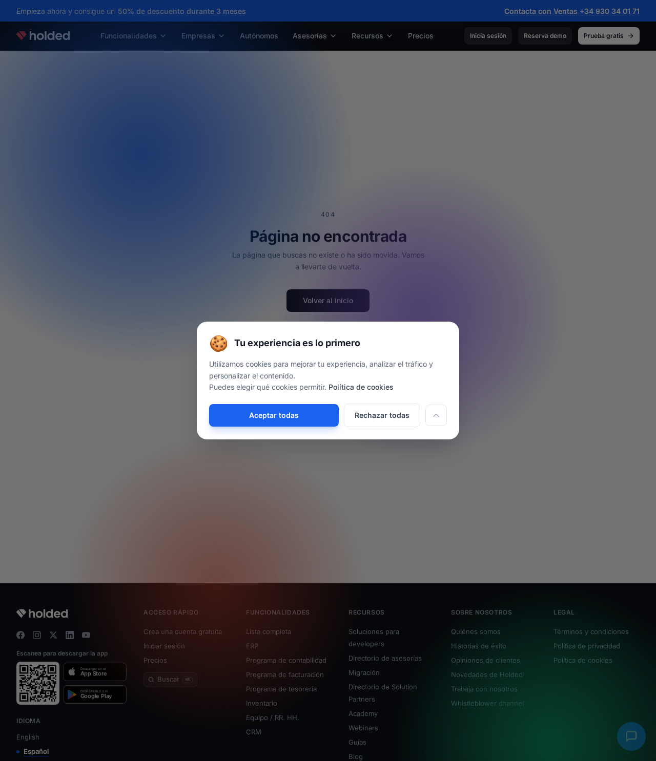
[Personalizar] (436, 415)
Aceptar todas (274, 415)
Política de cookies (361, 387)
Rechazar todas (382, 415)
